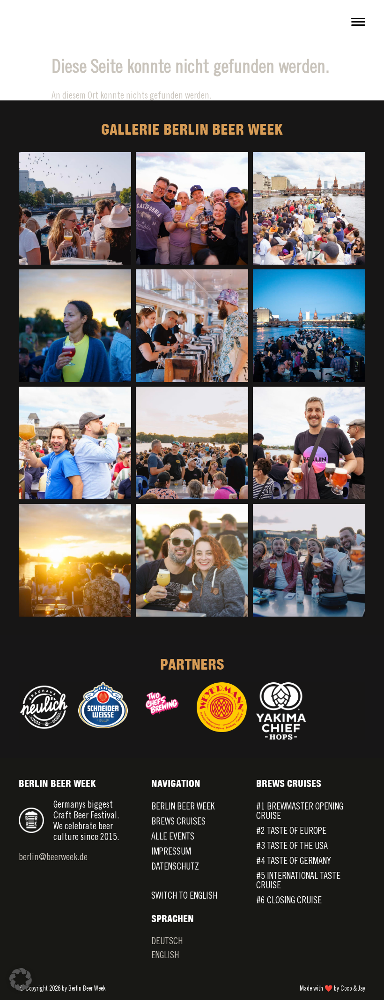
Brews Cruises (178, 821)
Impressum (171, 851)
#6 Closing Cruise (289, 899)
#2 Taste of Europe (291, 830)
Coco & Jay (352, 988)
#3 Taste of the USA (292, 845)
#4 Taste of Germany (293, 860)
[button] (20, 979)
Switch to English (184, 895)
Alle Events (172, 836)
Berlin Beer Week (182, 806)
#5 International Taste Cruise (298, 880)
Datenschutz (175, 866)
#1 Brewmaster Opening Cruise (299, 811)
